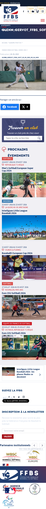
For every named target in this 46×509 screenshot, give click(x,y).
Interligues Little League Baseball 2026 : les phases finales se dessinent (28, 373)
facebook (23, 11)
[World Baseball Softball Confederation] (11, 458)
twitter (28, 11)
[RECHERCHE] (36, 10)
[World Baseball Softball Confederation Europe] (33, 456)
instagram (43, 11)
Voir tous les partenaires (30, 449)
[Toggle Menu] (43, 20)
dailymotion (19, 397)
